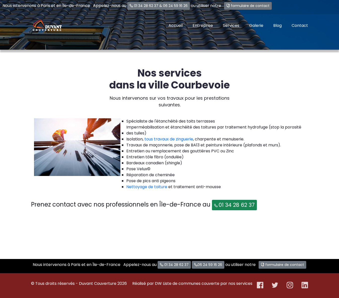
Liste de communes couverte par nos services (207, 283)
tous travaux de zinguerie (168, 139)
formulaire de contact (250, 5)
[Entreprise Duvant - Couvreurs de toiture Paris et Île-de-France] (47, 25)
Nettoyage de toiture (146, 187)
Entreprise (203, 25)
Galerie (256, 25)
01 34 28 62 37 (146, 5)
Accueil (176, 25)
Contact (300, 25)
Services (231, 25)
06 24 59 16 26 (175, 5)
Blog (277, 25)
